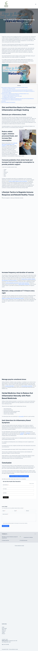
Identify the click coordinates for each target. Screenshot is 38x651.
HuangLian (28, 432)
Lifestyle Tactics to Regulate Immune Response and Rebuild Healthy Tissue (15, 93)
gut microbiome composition (27, 385)
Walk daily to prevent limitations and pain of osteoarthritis (10, 537)
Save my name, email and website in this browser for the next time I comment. (15, 523)
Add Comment (5, 514)
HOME (3, 627)
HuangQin (22, 432)
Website (27, 510)
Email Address (6, 484)
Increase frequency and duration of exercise (10, 94)
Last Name (5, 492)
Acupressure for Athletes (28, 537)
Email (15, 510)
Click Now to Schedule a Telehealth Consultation (19, 476)
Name (4, 510)
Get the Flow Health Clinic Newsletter (8, 102)
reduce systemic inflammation (24, 284)
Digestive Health (25, 22)
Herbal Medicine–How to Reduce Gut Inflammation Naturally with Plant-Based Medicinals (17, 98)
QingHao (21, 434)
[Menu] (35, 4)
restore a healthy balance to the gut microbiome (18, 181)
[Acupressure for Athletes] (21, 537)
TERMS (3, 632)
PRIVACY (3, 633)
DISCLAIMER (4, 628)
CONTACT (4, 631)
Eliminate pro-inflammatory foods (8, 88)
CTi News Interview (5, 540)
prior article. (21, 416)
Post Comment (5, 525)
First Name (5, 488)
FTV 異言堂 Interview (23, 540)
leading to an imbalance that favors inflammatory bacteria (13, 298)
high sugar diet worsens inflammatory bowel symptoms (9, 144)
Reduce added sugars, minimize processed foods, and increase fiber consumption (17, 89)
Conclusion (3, 101)
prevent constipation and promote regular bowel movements (17, 282)
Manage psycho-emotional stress (9, 97)
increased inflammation (9, 385)
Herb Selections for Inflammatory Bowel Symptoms (12, 99)
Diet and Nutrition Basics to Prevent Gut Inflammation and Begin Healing (14, 87)
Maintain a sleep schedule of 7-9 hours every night (12, 96)
